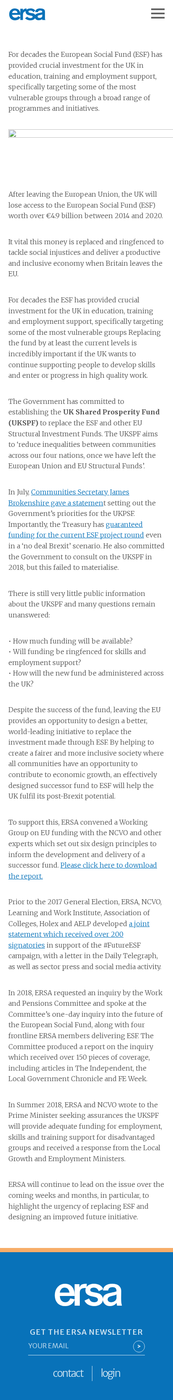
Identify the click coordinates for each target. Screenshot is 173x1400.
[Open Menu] (162, 9)
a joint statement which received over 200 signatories (78, 934)
